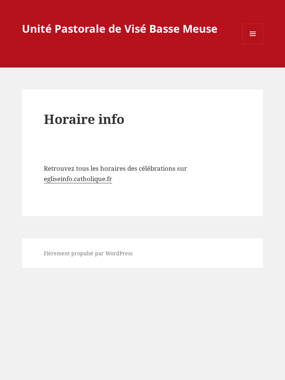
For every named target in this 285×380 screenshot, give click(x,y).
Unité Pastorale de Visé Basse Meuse (119, 28)
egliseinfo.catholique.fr (78, 178)
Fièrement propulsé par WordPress (88, 253)
